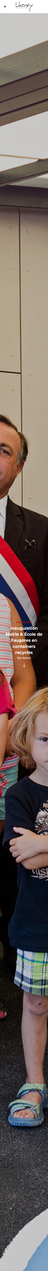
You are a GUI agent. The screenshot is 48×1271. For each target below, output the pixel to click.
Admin (26, 658)
